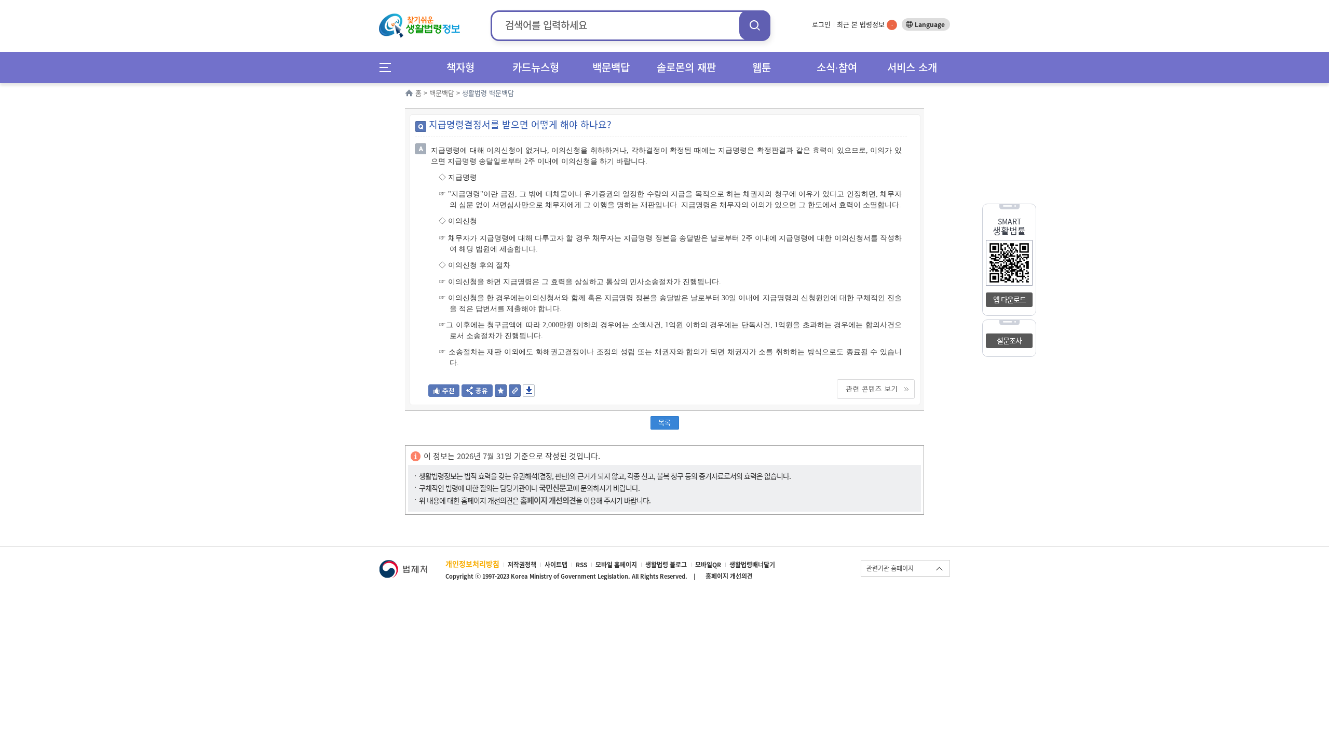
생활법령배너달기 (752, 564)
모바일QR (708, 564)
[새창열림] (403, 565)
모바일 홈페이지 (616, 564)
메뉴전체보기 (388, 67)
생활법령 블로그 (666, 564)
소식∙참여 (837, 67)
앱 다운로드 (1009, 299)
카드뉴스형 (535, 67)
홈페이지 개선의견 (729, 576)
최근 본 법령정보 (865, 24)
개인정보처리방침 (472, 563)
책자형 (460, 67)
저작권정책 (522, 564)
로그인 (821, 24)
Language (930, 24)
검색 (754, 25)
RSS (581, 564)
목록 (664, 422)
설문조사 (1009, 340)
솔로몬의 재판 (686, 67)
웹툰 (761, 67)
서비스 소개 (912, 67)
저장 (529, 390)
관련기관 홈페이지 (890, 568)
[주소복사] (515, 393)
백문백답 (611, 67)
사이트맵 (556, 564)
